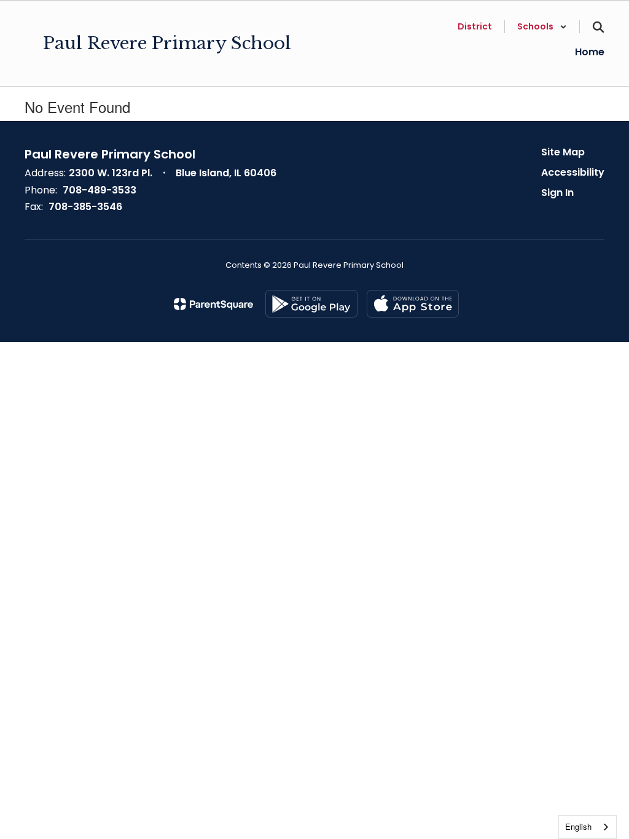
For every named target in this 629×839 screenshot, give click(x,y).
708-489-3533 (99, 190)
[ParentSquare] (213, 304)
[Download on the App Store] (413, 304)
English (578, 826)
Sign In (557, 192)
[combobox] (587, 827)
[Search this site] (598, 27)
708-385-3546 (85, 207)
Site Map (563, 152)
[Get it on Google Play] (311, 304)
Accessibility (572, 172)
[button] (542, 26)
